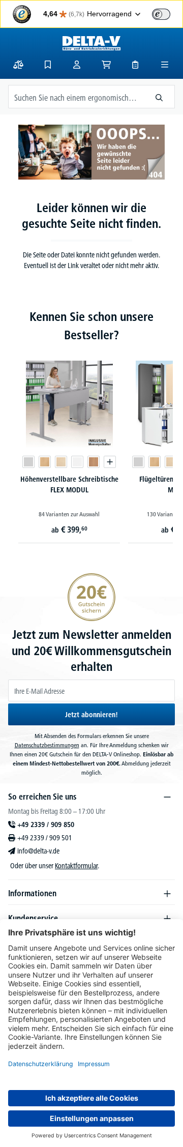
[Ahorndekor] (61, 462)
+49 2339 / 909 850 (45, 824)
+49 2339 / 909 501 (44, 837)
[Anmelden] (77, 64)
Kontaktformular (76, 865)
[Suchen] (159, 96)
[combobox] (76, 96)
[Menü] (165, 64)
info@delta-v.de (38, 851)
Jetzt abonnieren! (91, 714)
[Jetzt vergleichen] (18, 64)
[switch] (161, 14)
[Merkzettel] (48, 64)
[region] (91, 429)
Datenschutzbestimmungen (47, 745)
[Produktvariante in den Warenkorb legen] (110, 462)
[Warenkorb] (106, 64)
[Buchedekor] (45, 462)
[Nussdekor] (93, 462)
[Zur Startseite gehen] (91, 43)
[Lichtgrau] (28, 462)
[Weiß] (77, 462)
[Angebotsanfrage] (135, 64)
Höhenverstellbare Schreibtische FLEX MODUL (69, 484)
